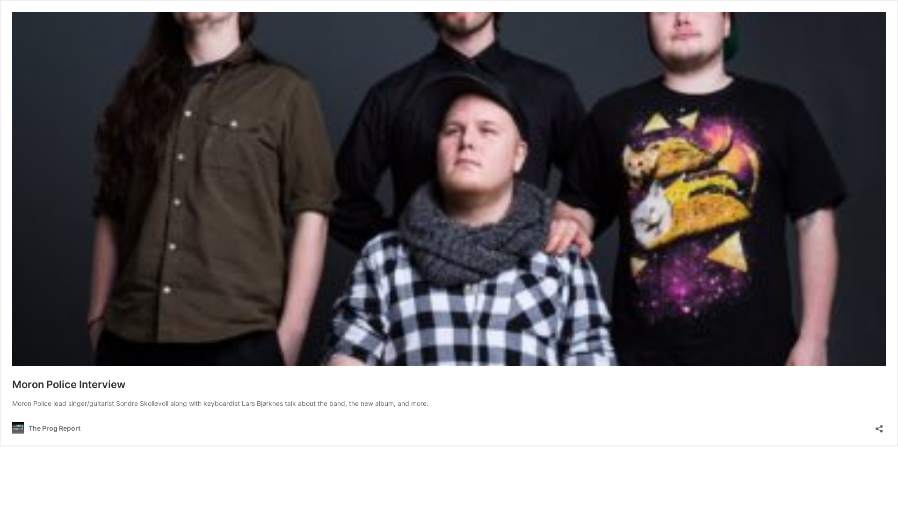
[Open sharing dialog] (879, 425)
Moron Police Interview (68, 384)
